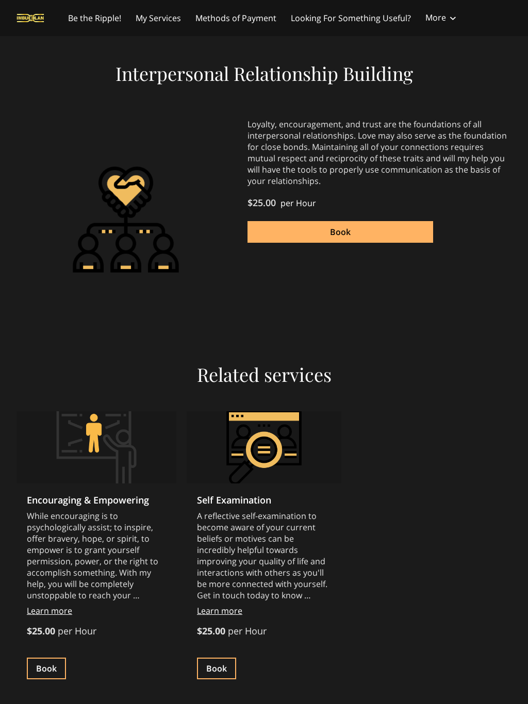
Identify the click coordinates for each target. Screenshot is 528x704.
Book (340, 232)
